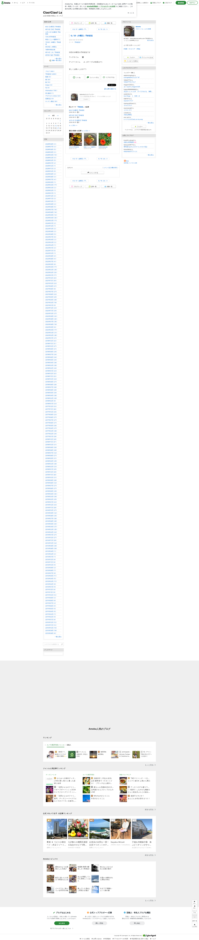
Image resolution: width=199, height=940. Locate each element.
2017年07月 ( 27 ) (51, 420)
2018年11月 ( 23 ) (50, 376)
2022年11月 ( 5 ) (50, 250)
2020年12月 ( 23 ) (51, 308)
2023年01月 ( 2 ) (50, 248)
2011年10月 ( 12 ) (50, 595)
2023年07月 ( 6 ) (50, 237)
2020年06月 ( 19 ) (51, 324)
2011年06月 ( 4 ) (50, 606)
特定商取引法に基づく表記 (140, 939)
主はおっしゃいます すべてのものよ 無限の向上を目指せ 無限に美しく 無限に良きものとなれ (139, 91)
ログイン (192, 3)
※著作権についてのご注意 (130, 163)
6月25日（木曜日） (51, 47)
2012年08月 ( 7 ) (50, 570)
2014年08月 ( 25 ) (51, 516)
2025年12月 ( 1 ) (50, 166)
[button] (194, 925)
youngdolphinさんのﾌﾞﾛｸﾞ (132, 77)
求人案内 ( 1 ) (49, 93)
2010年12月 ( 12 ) (50, 622)
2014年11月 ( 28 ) (50, 507)
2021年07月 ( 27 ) (51, 291)
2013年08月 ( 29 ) (51, 548)
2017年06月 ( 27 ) (51, 423)
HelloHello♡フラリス (130, 151)
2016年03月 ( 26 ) (51, 464)
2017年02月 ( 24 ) (51, 434)
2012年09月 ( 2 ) (50, 568)
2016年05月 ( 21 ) (51, 458)
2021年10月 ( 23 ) (51, 283)
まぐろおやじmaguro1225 (132, 87)
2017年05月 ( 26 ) (51, 425)
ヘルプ (154, 939)
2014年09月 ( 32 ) (51, 513)
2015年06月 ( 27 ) (51, 488)
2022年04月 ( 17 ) (51, 267)
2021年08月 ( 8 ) (50, 289)
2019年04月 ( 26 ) (51, 362)
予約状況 (77, 42)
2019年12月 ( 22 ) (50, 341)
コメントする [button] (94, 77)
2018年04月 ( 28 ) (51, 395)
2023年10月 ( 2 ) (50, 229)
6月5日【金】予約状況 (52, 55)
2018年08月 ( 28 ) (51, 384)
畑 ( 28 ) (47, 79)
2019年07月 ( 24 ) (51, 354)
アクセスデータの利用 (121, 939)
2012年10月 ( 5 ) (50, 565)
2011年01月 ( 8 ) (50, 619)
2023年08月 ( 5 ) (50, 234)
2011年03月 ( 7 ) (50, 614)
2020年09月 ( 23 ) (51, 316)
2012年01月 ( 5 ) (50, 587)
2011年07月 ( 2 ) (50, 603)
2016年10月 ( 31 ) (51, 444)
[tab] (55, 745)
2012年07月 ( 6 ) (50, 573)
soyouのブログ (128, 101)
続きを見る (150, 40)
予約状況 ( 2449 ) (50, 74)
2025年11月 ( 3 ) (50, 168)
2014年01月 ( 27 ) (51, 535)
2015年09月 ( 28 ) (51, 480)
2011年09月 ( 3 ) (50, 598)
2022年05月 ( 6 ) (50, 264)
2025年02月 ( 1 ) (50, 190)
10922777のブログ (130, 82)
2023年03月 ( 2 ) (50, 242)
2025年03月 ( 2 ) (50, 188)
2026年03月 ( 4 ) (50, 158)
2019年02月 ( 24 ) (51, 368)
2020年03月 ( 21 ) (51, 332)
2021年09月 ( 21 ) (51, 286)
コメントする (93, 173)
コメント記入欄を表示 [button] (110, 167)
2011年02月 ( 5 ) (50, 617)
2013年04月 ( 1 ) (50, 551)
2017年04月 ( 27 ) (51, 428)
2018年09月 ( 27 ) (51, 382)
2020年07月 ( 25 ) (51, 321)
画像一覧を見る (56, 60)
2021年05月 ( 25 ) (51, 297)
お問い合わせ (97, 939)
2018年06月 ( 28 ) (51, 390)
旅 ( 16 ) (47, 82)
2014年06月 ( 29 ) (51, 521)
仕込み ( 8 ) (48, 85)
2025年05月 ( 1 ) (50, 182)
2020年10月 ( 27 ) (51, 313)
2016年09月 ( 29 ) (51, 447)
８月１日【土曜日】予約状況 (78, 120)
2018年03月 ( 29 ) (51, 398)
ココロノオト (128, 110)
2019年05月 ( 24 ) (51, 360)
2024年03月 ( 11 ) (51, 220)
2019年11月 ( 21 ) (50, 343)
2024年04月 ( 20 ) (51, 218)
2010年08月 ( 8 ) (50, 633)
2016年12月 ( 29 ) (50, 439)
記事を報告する (111, 89)
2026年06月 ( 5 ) (50, 149)
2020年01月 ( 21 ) (51, 338)
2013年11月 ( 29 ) (50, 540)
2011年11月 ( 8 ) (50, 592)
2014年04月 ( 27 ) (51, 526)
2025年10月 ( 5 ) (50, 171)
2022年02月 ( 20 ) (51, 272)
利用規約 (108, 939)
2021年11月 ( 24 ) (50, 280)
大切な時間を (128, 115)
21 (58, 128)
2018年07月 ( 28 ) (51, 387)
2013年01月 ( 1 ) (50, 557)
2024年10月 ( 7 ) (50, 201)
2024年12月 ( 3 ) (50, 196)
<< (49, 115)
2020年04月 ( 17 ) (51, 330)
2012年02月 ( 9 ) (50, 584)
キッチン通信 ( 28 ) (51, 101)
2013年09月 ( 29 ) (51, 546)
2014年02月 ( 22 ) (51, 532)
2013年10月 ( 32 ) (51, 543)
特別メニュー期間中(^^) (52, 39)
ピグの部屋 (148, 29)
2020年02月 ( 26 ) (51, 335)
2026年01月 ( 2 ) (50, 163)
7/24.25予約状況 (50, 37)
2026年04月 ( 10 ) (51, 155)
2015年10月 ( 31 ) (51, 477)
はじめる (62, 923)
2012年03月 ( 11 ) (51, 581)
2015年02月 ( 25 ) (51, 499)
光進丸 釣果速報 (130, 142)
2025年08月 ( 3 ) (50, 177)
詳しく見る (99, 923)
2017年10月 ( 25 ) (51, 412)
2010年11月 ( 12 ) (50, 625)
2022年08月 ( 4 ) (50, 259)
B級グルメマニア (125, 775)
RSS (127, 161)
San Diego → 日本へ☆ (132, 96)
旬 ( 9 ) (47, 88)
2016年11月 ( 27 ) (50, 442)
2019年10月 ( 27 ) (51, 346)
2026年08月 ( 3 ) (50, 144)
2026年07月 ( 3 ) (50, 146)
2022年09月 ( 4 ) (50, 256)
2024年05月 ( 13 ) (51, 215)
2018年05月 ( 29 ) (51, 393)
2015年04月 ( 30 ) (51, 494)
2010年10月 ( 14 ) (51, 628)
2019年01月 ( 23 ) (51, 371)
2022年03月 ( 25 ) (51, 270)
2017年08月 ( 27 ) (51, 417)
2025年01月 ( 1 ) (50, 193)
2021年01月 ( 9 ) (50, 305)
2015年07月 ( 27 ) (51, 485)
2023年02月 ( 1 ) (50, 245)
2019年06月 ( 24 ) (51, 357)
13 (56, 126)
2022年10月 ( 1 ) (50, 253)
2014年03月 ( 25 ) (51, 529)
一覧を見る (150, 123)
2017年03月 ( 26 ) (51, 431)
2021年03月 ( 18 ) (51, 302)
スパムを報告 (85, 939)
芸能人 (69, 745)
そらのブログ (128, 105)
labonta (138, 26)
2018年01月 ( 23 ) (51, 403)
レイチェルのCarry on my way (133, 119)
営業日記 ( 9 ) (49, 98)
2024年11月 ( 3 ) (50, 198)
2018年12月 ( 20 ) (51, 373)
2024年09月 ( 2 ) (50, 204)
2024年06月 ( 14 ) (51, 212)
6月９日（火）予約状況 (52, 52)
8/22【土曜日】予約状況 (76, 110)
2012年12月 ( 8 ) (50, 559)
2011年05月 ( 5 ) (50, 609)
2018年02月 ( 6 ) (50, 401)
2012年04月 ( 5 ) (50, 578)
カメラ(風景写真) (88, 775)
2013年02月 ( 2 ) (50, 554)
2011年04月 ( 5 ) (50, 611)
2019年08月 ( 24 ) (51, 352)
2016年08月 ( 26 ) (51, 450)
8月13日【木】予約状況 (76, 115)
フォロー (85, 99)
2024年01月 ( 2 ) (50, 223)
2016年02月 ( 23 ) (51, 466)
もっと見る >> (73, 125)
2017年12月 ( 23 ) (51, 406)
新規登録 (181, 3)
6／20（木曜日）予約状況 (82, 36)
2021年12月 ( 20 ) (51, 278)
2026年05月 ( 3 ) (50, 152)
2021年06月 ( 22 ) (51, 294)
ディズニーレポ (51, 775)
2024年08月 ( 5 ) (50, 207)
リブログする (109, 77)
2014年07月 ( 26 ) (51, 518)
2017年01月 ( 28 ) (51, 436)
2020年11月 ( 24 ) (51, 311)
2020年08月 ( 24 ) (51, 319)
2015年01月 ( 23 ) (51, 502)
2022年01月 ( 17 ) (51, 275)
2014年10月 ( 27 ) (51, 510)
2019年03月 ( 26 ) (51, 365)
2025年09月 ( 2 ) (50, 174)
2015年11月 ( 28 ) (50, 475)
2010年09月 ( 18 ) (51, 630)
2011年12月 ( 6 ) (50, 589)
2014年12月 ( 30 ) (51, 505)
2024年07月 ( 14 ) (51, 209)
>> (58, 115)
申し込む (137, 923)
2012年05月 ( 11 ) (50, 576)
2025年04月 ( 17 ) (51, 185)
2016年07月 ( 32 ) (51, 453)
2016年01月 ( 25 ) (51, 469)
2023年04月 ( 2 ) (50, 239)
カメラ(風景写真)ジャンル (55, 745)
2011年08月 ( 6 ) (50, 600)
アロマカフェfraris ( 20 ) (53, 96)
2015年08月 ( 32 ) (51, 483)
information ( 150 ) (51, 90)
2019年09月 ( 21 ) (51, 349)
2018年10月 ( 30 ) (51, 379)
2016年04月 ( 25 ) (51, 461)
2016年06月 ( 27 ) (51, 455)
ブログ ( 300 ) (49, 71)
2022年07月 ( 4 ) (50, 261)
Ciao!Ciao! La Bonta (57, 12)
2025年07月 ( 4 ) (50, 179)
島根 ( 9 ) (48, 77)
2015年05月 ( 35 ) (51, 491)
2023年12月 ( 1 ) (50, 226)
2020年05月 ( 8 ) (50, 327)
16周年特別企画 (50, 49)
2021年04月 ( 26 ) (51, 300)
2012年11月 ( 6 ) (50, 562)
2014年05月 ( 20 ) (51, 524)
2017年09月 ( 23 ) (51, 414)
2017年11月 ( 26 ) (50, 409)
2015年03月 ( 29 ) (51, 496)
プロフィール (139, 29)
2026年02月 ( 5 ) (50, 160)
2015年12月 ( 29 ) (50, 472)
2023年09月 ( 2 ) (50, 231)
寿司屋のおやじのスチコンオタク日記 (135, 147)
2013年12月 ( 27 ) (51, 537)
